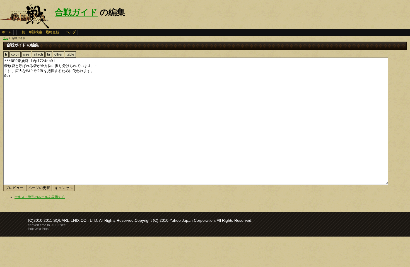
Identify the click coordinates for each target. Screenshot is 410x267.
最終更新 (52, 32)
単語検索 (35, 32)
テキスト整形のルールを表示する (40, 197)
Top (5, 38)
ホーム (7, 32)
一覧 (21, 32)
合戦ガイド (76, 12)
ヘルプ (71, 32)
